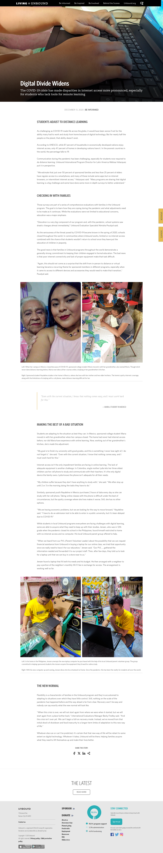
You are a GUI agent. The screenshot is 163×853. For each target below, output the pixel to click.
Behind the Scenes (111, 3)
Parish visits (66, 828)
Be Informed (65, 3)
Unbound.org (130, 3)
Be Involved (94, 3)
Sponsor (67, 808)
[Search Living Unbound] (141, 3)
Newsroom (65, 834)
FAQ (63, 837)
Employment (66, 831)
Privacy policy (35, 838)
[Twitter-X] (79, 753)
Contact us (21, 822)
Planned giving (66, 826)
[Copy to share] (88, 753)
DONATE (161, 234)
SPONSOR (161, 216)
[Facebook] (74, 753)
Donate (66, 815)
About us (65, 820)
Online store (66, 840)
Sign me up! (116, 822)
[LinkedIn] (83, 753)
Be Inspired (79, 3)
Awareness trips (67, 823)
